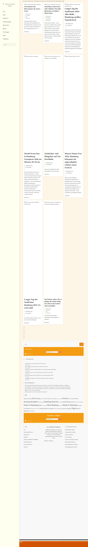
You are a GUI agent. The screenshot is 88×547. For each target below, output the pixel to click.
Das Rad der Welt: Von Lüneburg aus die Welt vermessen (35, 363)
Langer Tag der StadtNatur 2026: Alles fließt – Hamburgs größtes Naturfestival (73, 14)
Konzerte (72, 402)
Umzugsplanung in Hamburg (70, 432)
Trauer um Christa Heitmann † (34, 390)
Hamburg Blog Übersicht (28, 432)
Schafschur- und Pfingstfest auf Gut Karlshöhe (52, 156)
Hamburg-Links (27, 434)
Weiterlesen (26, 31)
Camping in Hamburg (69, 434)
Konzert (68, 402)
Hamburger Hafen (41, 402)
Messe (59, 405)
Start (24, 429)
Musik (62, 405)
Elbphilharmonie (50, 398)
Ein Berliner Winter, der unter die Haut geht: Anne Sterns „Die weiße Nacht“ (39, 372)
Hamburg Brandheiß (31, 402)
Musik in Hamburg (70, 405)
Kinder (63, 402)
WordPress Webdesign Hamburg (54, 539)
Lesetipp (43, 405)
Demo (44, 398)
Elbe (46, 398)
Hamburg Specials (51, 402)
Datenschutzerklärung (28, 442)
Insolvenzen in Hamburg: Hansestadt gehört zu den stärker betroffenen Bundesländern (40, 369)
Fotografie (72, 398)
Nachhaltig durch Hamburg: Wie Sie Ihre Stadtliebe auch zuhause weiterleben (39, 378)
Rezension (33, 408)
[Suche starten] (14, 44)
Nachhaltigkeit (79, 405)
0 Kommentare (28, 18)
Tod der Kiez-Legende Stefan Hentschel (63, 388)
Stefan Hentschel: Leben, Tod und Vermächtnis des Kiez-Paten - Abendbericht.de (40, 388)
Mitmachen (26, 437)
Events (54, 398)
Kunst (39, 405)
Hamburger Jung (48, 16)
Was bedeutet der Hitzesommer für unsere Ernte (32, 9)
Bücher (42, 398)
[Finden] (81, 344)
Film (69, 398)
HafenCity (76, 398)
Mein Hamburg (52, 405)
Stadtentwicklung (59, 408)
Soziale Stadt (42, 408)
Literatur (45, 405)
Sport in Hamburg (49, 408)
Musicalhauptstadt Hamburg (70, 442)
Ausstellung (29, 398)
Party (27, 408)
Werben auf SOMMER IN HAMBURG (31, 439)
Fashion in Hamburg (59, 398)
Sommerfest (37, 408)
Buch (33, 398)
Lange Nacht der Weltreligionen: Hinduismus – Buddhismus (58, 385)
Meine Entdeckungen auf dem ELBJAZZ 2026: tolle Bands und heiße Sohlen (39, 375)
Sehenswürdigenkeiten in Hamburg (71, 444)
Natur (25, 408)
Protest (30, 408)
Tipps (26, 16)
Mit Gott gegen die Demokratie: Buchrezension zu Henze (35, 385)
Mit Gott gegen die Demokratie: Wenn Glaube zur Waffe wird (36, 366)
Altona (25, 398)
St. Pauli (54, 408)
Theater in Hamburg (66, 408)
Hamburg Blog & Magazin (70, 429)
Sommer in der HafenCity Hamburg (71, 439)
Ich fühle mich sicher (29, 353)
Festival (65, 398)
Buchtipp (38, 398)
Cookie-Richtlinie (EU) (28, 444)
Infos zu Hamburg (68, 437)
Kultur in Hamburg (30, 405)
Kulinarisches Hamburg (79, 402)
